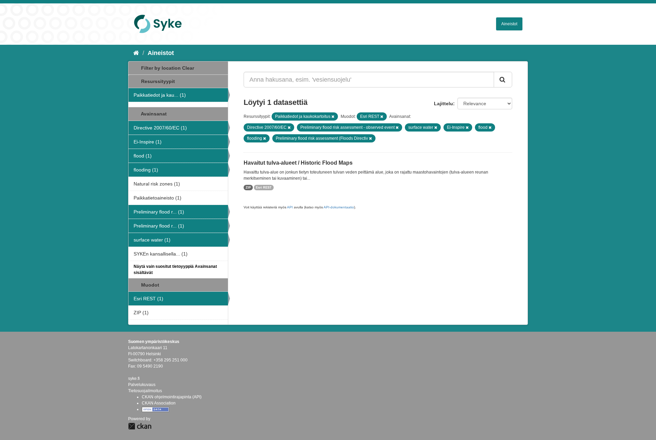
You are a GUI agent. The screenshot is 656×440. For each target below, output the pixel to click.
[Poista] (332, 116)
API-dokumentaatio (339, 207)
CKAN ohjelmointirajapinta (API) (172, 397)
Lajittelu (443, 103)
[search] (503, 79)
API (290, 207)
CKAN (139, 426)
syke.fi (134, 378)
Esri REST (264, 187)
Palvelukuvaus (141, 384)
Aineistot (509, 24)
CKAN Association (159, 403)
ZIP (248, 187)
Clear (188, 68)
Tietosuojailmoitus (145, 390)
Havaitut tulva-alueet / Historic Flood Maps (298, 163)
